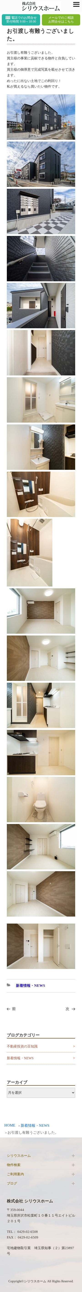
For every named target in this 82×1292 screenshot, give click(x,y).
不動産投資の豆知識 (22, 1046)
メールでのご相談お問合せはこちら (61, 19)
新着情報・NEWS (35, 1125)
